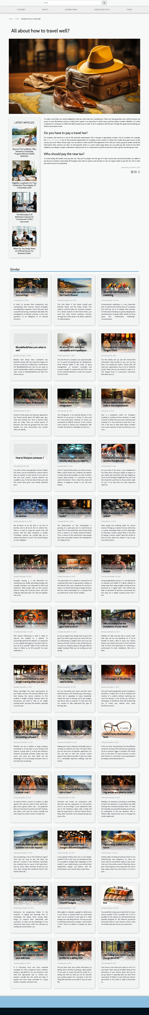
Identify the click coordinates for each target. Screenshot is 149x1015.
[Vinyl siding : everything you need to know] (74, 674)
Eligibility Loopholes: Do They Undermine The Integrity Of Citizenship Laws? (24, 185)
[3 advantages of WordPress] (118, 674)
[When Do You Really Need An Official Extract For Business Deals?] (24, 236)
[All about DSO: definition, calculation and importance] (74, 343)
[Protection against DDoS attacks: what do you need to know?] (74, 453)
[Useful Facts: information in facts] (118, 729)
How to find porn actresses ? (30, 457)
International (71, 9)
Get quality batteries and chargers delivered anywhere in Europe (74, 847)
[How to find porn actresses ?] (31, 453)
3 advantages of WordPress (117, 678)
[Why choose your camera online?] (118, 508)
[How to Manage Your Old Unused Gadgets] (74, 895)
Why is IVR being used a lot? (29, 899)
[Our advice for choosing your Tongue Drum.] (118, 343)
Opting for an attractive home (74, 734)
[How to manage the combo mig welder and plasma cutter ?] (118, 785)
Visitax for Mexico (53, 140)
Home (11, 19)
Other (129, 9)
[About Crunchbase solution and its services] (31, 508)
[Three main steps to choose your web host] (31, 950)
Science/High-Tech (102, 9)
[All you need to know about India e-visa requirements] (118, 398)
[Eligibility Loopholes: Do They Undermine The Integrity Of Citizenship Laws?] (24, 170)
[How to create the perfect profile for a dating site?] (74, 950)
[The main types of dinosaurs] (31, 398)
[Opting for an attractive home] (74, 729)
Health (45, 9)
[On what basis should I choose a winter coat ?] (31, 785)
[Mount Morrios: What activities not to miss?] (74, 785)
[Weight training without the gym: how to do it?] (74, 619)
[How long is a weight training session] (118, 564)
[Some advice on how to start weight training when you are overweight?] (31, 674)
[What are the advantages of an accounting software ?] (31, 729)
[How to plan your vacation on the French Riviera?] (74, 287)
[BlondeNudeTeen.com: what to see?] (31, 343)
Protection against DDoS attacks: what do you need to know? (73, 460)
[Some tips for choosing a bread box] (118, 895)
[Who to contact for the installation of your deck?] (118, 619)
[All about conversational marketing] (118, 287)
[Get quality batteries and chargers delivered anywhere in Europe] (74, 840)
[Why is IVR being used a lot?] (31, 895)
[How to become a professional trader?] (74, 508)
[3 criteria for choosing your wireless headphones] (118, 453)
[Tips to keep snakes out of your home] (118, 840)
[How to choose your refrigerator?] (74, 398)
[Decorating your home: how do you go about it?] (118, 950)
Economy (21, 9)
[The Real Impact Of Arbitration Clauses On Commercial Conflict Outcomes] (24, 202)
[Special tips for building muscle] (31, 564)
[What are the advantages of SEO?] (74, 564)
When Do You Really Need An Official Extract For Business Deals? (24, 250)
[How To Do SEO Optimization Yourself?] (31, 619)
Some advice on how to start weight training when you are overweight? (30, 681)
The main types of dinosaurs (30, 402)
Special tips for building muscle (31, 568)
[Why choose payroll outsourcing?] (31, 287)
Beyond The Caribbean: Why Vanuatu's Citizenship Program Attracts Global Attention (24, 152)
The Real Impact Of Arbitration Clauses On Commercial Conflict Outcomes (24, 218)
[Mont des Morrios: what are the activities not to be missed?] (31, 840)
